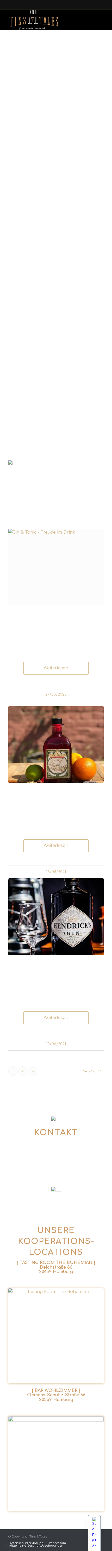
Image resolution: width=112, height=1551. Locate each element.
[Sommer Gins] (56, 744)
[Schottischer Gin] (56, 916)
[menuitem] (26, 1543)
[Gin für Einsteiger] (56, 567)
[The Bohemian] (56, 1335)
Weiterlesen (56, 668)
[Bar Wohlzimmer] (56, 1463)
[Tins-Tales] (40, 19)
